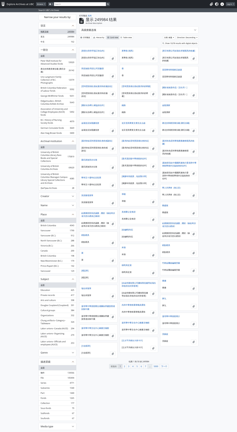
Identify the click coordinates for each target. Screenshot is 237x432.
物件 (57, 373)
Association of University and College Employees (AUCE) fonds (57, 112)
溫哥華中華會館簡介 (171, 316)
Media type (47, 426)
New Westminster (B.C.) (57, 261)
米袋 (124, 247)
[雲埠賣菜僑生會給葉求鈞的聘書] (136, 86)
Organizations (57, 316)
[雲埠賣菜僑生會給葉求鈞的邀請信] (96, 86)
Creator (45, 196)
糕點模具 (85, 235)
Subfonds (57, 414)
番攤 (164, 280)
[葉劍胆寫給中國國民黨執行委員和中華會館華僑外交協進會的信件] (179, 164)
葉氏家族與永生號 (89, 159)
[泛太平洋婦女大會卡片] (132, 340)
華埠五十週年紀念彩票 (91, 177)
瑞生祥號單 (86, 288)
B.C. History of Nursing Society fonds (57, 121)
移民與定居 (127, 265)
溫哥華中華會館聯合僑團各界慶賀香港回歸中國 (98, 307)
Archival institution (51, 141)
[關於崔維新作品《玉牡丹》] (174, 87)
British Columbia (57, 226)
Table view (127, 37)
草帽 (124, 194)
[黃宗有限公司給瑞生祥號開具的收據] (178, 50)
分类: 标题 (168, 37)
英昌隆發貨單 (87, 195)
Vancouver (57, 231)
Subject (45, 279)
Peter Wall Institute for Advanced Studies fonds (57, 62)
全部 (43, 55)
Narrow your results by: (57, 17)
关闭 (90, 15)
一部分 (44, 49)
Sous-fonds (57, 409)
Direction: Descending (186, 37)
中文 (57, 42)
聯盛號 (165, 205)
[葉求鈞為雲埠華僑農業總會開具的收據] (178, 142)
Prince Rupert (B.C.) (57, 267)
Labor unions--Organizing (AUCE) (57, 335)
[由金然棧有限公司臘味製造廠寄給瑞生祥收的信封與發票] (139, 284)
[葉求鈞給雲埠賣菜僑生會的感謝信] (96, 140)
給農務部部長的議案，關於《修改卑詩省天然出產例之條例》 (98, 214)
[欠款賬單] (85, 346)
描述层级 (45, 361)
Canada (57, 251)
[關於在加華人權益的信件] (92, 105)
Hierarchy (100, 37)
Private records (57, 296)
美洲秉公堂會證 (129, 212)
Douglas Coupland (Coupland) (57, 306)
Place (44, 214)
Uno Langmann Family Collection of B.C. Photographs (57, 80)
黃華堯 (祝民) (127, 50)
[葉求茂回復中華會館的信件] (134, 158)
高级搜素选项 (88, 30)
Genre (44, 352)
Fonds (57, 399)
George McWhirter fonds (57, 96)
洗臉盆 (165, 334)
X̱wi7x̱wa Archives (57, 189)
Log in (229, 4)
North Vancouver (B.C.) (57, 241)
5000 (156, 366)
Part (57, 394)
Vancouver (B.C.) (57, 236)
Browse (40, 4)
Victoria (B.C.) (57, 246)
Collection (57, 404)
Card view (114, 37)
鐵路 (124, 105)
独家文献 (57, 32)
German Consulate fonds (57, 129)
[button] (211, 4)
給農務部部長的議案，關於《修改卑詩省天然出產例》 (179, 225)
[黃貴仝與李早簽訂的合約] (92, 50)
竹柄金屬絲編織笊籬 (171, 263)
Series (57, 383)
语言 (43, 25)
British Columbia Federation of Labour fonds (57, 89)
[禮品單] (85, 270)
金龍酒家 (166, 105)
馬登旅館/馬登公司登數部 (92, 68)
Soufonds (57, 419)
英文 (57, 37)
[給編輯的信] (127, 229)
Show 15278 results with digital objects (181, 43)
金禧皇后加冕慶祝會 (90, 123)
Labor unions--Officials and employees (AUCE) (57, 343)
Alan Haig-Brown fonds (57, 133)
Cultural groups (57, 311)
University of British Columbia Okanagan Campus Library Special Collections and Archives (57, 178)
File (57, 378)
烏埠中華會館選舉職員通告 (133, 305)
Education (57, 291)
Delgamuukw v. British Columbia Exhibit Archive (57, 102)
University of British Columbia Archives (57, 167)
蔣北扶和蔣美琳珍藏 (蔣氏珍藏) (57, 70)
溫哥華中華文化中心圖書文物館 (135, 322)
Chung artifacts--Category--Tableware (57, 322)
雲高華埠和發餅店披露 (172, 69)
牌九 (164, 298)
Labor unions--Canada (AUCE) (57, 329)
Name (44, 205)
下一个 (164, 366)
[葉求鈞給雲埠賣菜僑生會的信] (135, 140)
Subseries (57, 389)
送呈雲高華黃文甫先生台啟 (133, 123)
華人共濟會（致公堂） (172, 187)
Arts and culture (57, 301)
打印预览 (86, 37)
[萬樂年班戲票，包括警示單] (134, 176)
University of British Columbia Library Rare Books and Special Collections (57, 156)
